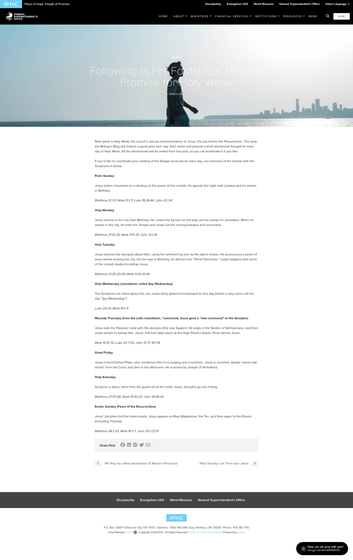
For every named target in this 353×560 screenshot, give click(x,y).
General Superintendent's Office (299, 4)
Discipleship (213, 4)
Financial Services (231, 16)
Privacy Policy (213, 532)
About (178, 16)
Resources (292, 16)
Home (163, 16)
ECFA (129, 532)
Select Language (336, 4)
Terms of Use (196, 532)
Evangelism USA (237, 4)
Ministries (200, 16)
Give (341, 16)
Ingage (241, 532)
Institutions (266, 16)
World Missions (264, 4)
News (312, 16)
